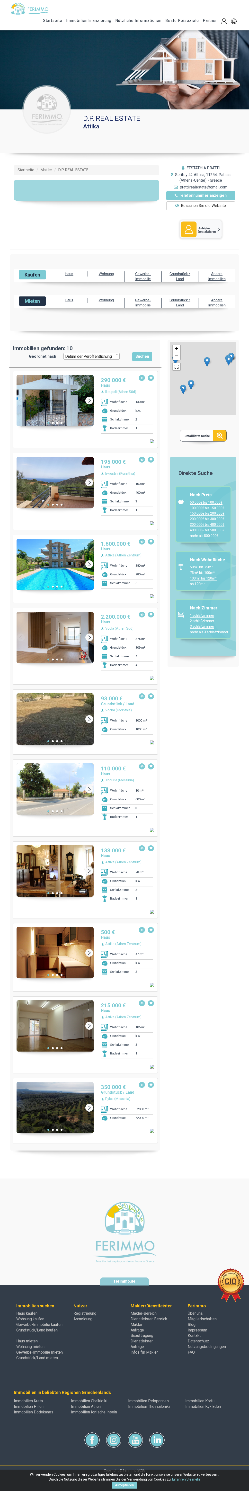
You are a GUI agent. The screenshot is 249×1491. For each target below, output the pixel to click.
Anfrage (137, 1330)
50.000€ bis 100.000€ (206, 502)
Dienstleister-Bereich (149, 1319)
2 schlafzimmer (202, 621)
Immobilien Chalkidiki (89, 1401)
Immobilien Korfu (199, 1401)
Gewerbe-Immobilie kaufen (39, 1324)
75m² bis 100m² (202, 573)
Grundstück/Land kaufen (37, 1330)
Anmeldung (82, 1319)
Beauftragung (142, 1335)
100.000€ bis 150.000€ (207, 508)
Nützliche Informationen (138, 20)
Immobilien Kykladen (203, 1406)
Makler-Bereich (144, 1313)
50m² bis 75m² (201, 567)
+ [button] (176, 349)
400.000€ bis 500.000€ (207, 530)
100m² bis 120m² (203, 578)
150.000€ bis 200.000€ (207, 513)
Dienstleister (142, 1341)
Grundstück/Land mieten (37, 1358)
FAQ (191, 1352)
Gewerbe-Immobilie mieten (39, 1352)
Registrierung (84, 1313)
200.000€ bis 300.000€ (207, 519)
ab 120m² (197, 584)
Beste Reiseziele (182, 20)
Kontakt (194, 1335)
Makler (136, 1324)
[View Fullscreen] (176, 366)
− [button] (176, 356)
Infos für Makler (144, 1352)
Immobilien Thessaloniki (149, 1406)
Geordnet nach (42, 356)
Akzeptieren (124, 1485)
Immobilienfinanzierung (88, 20)
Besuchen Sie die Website (203, 205)
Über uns (195, 1313)
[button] (234, 21)
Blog (192, 1324)
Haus (69, 274)
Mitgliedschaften (202, 1319)
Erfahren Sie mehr (186, 1479)
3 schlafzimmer (202, 626)
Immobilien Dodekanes (33, 1412)
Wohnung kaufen (30, 1319)
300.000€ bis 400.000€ (207, 525)
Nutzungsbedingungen (207, 1346)
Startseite (52, 20)
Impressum (197, 1330)
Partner (210, 20)
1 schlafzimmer (202, 615)
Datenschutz (198, 1341)
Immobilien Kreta (28, 1401)
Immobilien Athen (86, 1406)
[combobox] (91, 356)
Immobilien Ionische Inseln (94, 1412)
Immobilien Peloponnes (148, 1401)
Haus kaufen (26, 1313)
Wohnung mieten (30, 1346)
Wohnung (106, 274)
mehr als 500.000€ (204, 536)
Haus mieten (27, 1341)
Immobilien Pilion (29, 1406)
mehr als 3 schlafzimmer (209, 632)
